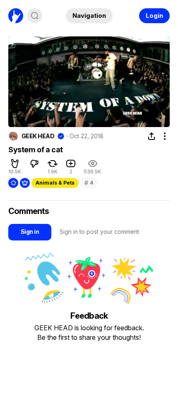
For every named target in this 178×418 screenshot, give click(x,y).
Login (154, 15)
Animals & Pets (55, 183)
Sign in (30, 231)
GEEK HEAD (38, 136)
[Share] (151, 136)
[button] (15, 163)
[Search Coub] (34, 15)
